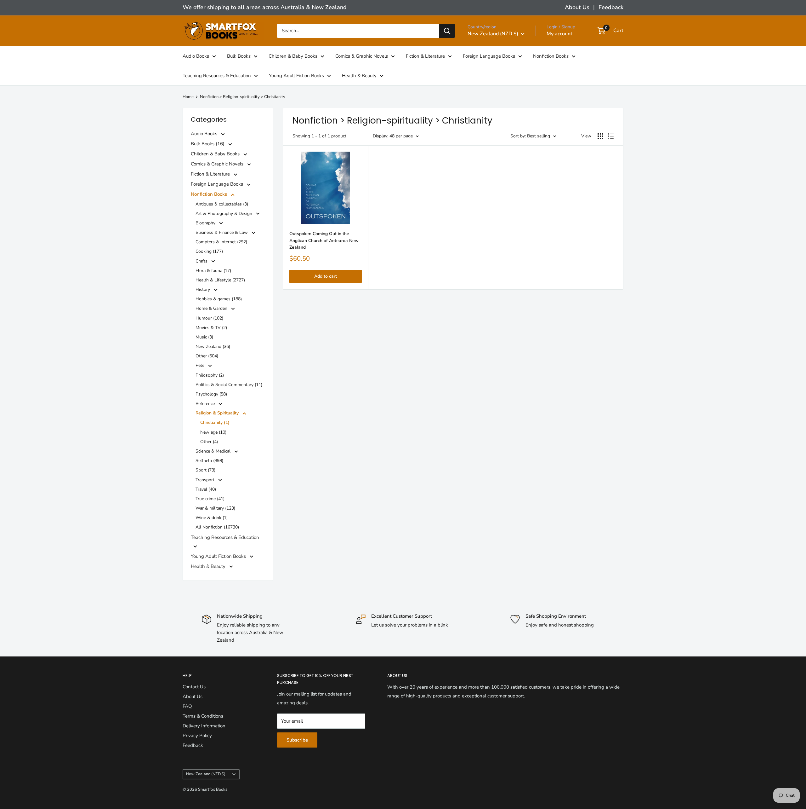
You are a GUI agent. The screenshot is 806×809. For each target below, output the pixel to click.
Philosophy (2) (210, 375)
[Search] (447, 31)
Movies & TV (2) (211, 328)
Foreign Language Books (489, 56)
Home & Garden (212, 308)
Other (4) (209, 442)
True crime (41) (210, 499)
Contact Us (194, 687)
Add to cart (325, 276)
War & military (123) (215, 508)
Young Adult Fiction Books (296, 75)
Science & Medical (214, 451)
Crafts (202, 261)
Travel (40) (206, 489)
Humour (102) (209, 318)
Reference (206, 404)
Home (188, 97)
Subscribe (297, 740)
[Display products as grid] (600, 136)
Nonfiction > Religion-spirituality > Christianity (242, 97)
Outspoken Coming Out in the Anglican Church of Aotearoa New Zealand (324, 240)
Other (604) (207, 356)
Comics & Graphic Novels (361, 56)
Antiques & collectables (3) (222, 204)
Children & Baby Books (293, 56)
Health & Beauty (359, 75)
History (203, 289)
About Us (577, 7)
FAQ (187, 706)
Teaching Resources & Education (217, 75)
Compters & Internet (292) (221, 242)
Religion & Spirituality (218, 413)
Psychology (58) (211, 394)
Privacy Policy (197, 735)
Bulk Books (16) (208, 144)
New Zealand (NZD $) (205, 774)
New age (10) (213, 432)
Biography (206, 223)
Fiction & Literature (425, 56)
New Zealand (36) (213, 347)
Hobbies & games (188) (219, 299)
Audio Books (196, 56)
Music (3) (204, 337)
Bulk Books (239, 56)
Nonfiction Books (551, 56)
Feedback (611, 7)
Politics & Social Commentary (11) (229, 385)
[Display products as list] (611, 136)
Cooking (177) (209, 251)
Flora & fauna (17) (213, 271)
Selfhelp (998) (209, 461)
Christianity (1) (215, 422)
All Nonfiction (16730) (217, 527)
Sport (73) (205, 470)
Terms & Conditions (203, 716)
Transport (206, 480)
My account (559, 33)
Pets (201, 365)
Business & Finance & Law (222, 232)
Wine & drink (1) (212, 518)
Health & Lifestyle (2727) (220, 280)
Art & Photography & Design (224, 214)
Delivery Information (204, 726)
